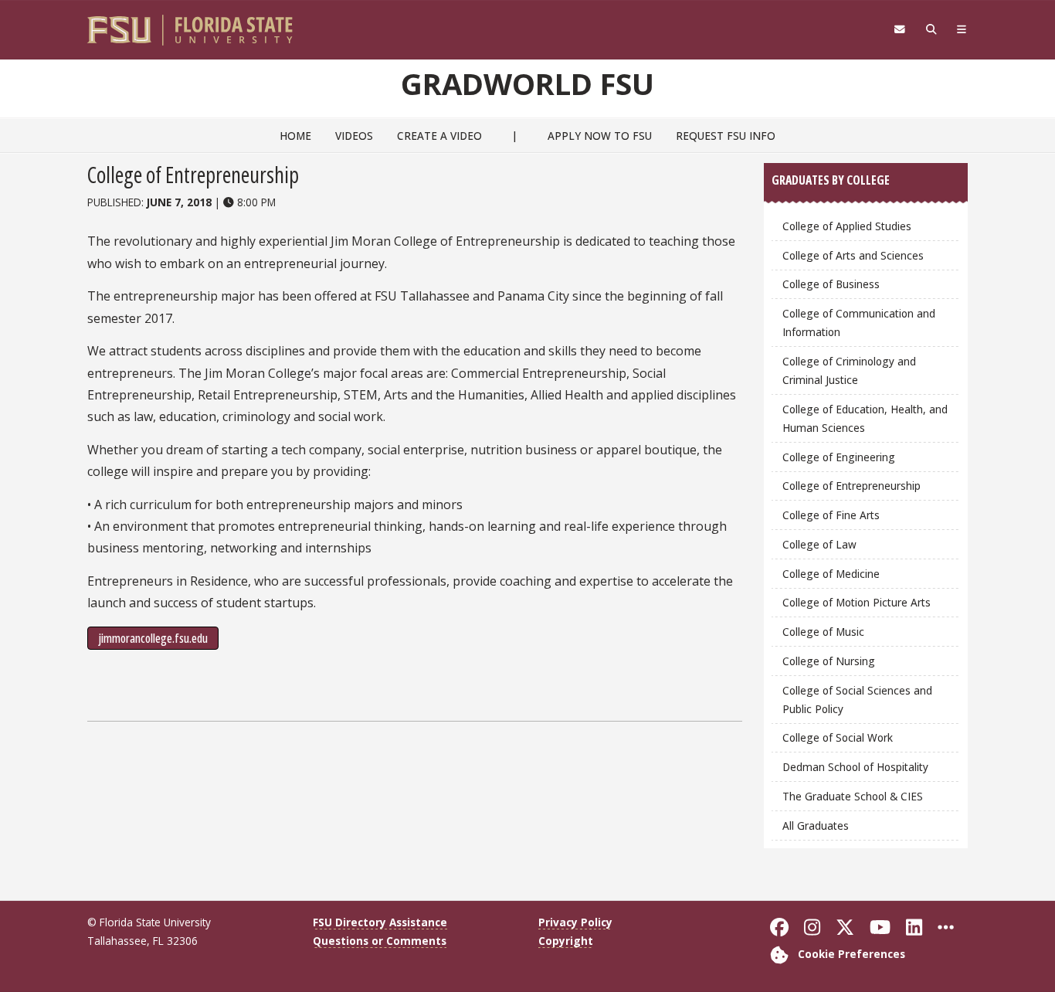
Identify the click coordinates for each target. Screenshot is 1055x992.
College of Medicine (831, 573)
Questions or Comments (379, 940)
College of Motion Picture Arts (856, 602)
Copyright (565, 940)
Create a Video (439, 135)
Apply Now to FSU (600, 135)
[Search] (931, 29)
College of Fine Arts (831, 515)
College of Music (823, 631)
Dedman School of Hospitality (855, 766)
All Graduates (815, 825)
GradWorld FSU (527, 83)
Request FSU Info (725, 135)
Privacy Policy (575, 922)
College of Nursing (828, 661)
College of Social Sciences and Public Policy (857, 699)
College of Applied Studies (846, 226)
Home (295, 135)
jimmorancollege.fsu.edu (153, 638)
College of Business (831, 284)
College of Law (819, 544)
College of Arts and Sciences (853, 255)
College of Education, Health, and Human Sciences (865, 418)
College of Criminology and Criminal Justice (849, 370)
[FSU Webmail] (899, 29)
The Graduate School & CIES (852, 796)
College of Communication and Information (858, 322)
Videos (354, 135)
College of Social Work (837, 737)
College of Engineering (838, 457)
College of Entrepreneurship (851, 485)
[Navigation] (962, 29)
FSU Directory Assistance (380, 922)
